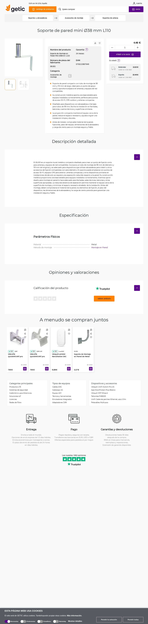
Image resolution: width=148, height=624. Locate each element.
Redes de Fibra (15, 402)
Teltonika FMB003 (98, 396)
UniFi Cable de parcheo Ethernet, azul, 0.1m (108, 399)
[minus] (112, 47)
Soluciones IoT (15, 396)
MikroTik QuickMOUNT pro (15, 350)
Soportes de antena (110, 18)
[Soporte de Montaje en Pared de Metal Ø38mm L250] (83, 337)
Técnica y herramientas (61, 396)
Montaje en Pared (99, 247)
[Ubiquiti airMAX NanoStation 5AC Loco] (61, 337)
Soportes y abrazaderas (37, 18)
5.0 (12, 346)
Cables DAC (57, 387)
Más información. (74, 616)
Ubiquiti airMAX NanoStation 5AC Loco (59, 351)
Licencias (13, 399)
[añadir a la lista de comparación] (95, 43)
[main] (16, 8)
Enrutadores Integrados (62, 399)
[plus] (138, 47)
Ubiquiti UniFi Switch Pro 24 (102, 387)
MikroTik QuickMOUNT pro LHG (37, 351)
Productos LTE (15, 387)
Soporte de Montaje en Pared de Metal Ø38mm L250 (82, 351)
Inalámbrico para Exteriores (20, 393)
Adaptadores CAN (59, 402)
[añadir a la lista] (99, 43)
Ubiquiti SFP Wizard (99, 393)
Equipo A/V (56, 393)
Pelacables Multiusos (99, 402)
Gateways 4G (57, 390)
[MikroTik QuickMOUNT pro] (17, 337)
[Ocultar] (137, 157)
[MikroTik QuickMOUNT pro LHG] (39, 337)
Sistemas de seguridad (18, 390)
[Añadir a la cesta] (25, 368)
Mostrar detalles (75, 621)
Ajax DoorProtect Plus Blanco (103, 390)
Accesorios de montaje (74, 18)
